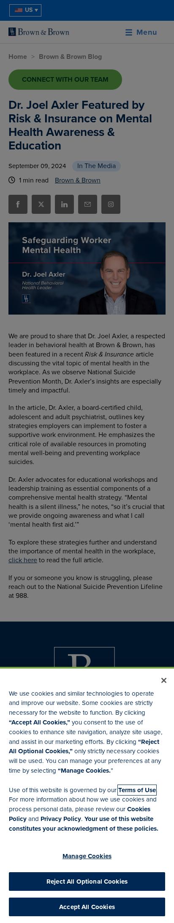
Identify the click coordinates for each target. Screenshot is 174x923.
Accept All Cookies (87, 907)
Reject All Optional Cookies (87, 881)
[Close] (164, 680)
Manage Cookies (87, 856)
